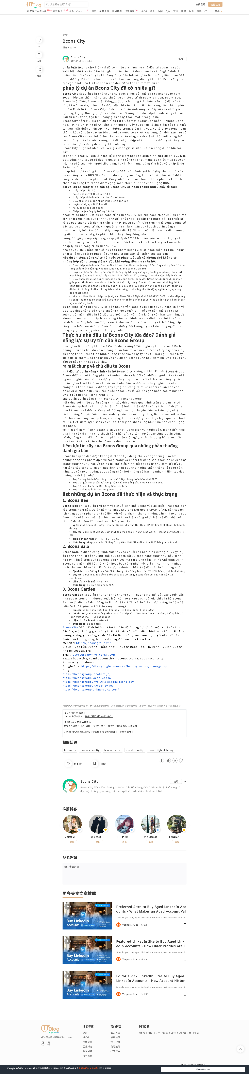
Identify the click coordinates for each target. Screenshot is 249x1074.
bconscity (70, 750)
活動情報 (132, 725)
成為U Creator (77, 11)
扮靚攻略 (120, 725)
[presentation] (62, 825)
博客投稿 (88, 1055)
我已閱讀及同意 (203, 1069)
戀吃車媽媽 (150, 836)
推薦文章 (104, 11)
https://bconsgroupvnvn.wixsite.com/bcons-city (98, 681)
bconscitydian (112, 750)
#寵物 (141, 1032)
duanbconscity (135, 750)
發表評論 (71, 866)
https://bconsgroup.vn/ (93, 643)
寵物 (199, 11)
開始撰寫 (215, 4)
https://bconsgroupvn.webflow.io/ (88, 685)
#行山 (149, 1032)
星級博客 (117, 11)
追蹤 (180, 59)
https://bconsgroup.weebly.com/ (87, 678)
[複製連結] (39, 101)
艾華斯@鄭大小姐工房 (72, 836)
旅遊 (160, 11)
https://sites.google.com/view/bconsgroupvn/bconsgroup (124, 666)
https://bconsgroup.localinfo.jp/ (87, 674)
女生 (168, 11)
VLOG (144, 11)
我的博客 (115, 1051)
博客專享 (130, 11)
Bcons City (78, 57)
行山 (206, 11)
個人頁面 (115, 1032)
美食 (152, 11)
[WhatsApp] (39, 85)
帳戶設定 (115, 1037)
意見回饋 (88, 1051)
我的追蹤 (115, 1046)
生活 (191, 11)
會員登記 (200, 4)
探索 (94, 11)
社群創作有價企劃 (37, 11)
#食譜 (164, 1032)
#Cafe (172, 1032)
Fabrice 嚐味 (177, 836)
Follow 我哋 (125, 731)
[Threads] (39, 93)
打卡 (80, 725)
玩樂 (175, 11)
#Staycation (184, 1032)
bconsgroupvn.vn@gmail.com (94, 654)
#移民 (196, 1032)
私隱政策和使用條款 (88, 1068)
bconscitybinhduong (161, 750)
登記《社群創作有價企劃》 (99, 716)
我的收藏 (115, 1042)
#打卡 (157, 1032)
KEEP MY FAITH (124, 836)
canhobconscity (90, 750)
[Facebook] (39, 77)
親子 (183, 11)
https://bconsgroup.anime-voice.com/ (91, 689)
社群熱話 (58, 11)
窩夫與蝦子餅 (98, 836)
